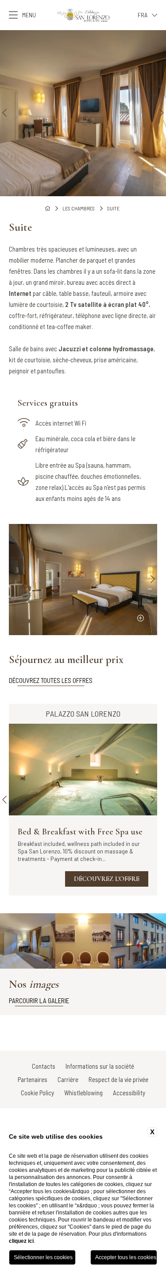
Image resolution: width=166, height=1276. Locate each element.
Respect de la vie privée (118, 1079)
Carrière (68, 1079)
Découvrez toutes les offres (51, 680)
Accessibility (129, 1093)
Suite (113, 208)
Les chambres (78, 208)
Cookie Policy (37, 1093)
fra (142, 15)
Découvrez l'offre (106, 879)
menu (29, 15)
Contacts (43, 1066)
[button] (4, 113)
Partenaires (32, 1079)
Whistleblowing (83, 1093)
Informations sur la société (100, 1066)
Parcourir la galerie (39, 1001)
